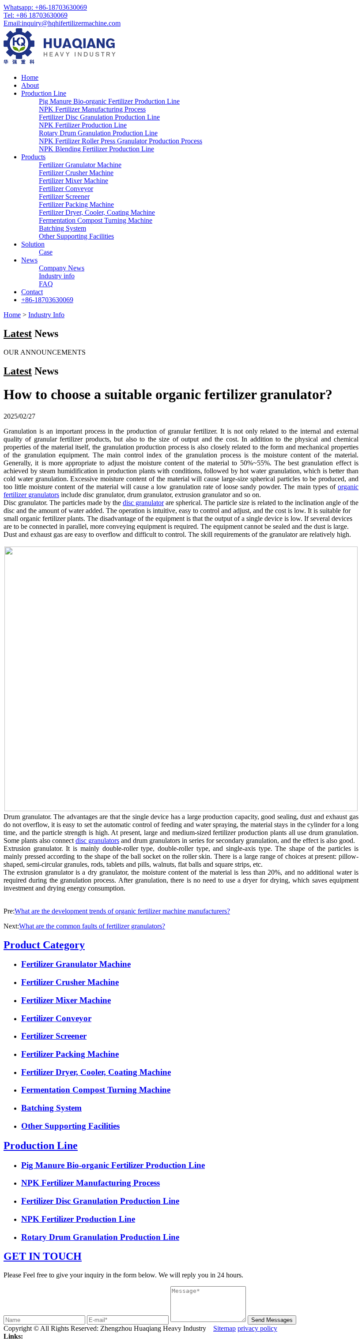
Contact (32, 292)
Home (29, 77)
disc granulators (97, 840)
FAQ (46, 284)
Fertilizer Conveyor (66, 188)
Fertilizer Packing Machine (76, 204)
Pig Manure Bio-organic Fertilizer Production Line (109, 101)
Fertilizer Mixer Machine (73, 180)
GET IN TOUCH (43, 1256)
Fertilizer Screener (64, 196)
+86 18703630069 (36, 15)
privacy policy (257, 1328)
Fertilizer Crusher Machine (76, 172)
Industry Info (46, 314)
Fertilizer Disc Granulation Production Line (99, 117)
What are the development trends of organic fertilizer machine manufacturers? (122, 911)
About (30, 85)
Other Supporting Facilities (76, 236)
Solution (33, 244)
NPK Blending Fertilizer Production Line (96, 149)
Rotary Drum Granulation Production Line (98, 133)
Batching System (62, 228)
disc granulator (143, 502)
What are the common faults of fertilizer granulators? (92, 926)
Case (46, 252)
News (29, 260)
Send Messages (272, 1320)
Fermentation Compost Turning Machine (95, 220)
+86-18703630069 (45, 7)
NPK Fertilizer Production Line (83, 125)
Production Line (43, 93)
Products (33, 157)
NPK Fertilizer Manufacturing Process (92, 109)
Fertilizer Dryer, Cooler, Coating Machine (97, 212)
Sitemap (224, 1328)
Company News (61, 268)
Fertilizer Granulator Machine (80, 164)
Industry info (57, 276)
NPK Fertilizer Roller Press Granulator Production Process (120, 141)
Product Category (44, 945)
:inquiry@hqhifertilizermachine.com (62, 23)
